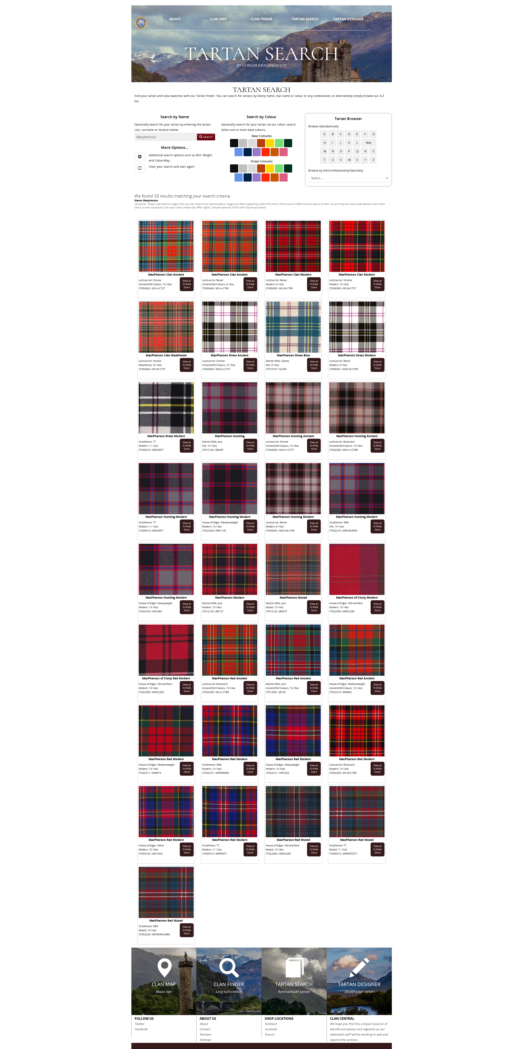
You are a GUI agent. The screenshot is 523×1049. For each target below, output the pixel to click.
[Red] (266, 152)
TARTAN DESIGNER (348, 19)
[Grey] (243, 143)
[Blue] (239, 152)
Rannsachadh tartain (294, 991)
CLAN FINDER (261, 19)
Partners (205, 1034)
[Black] (234, 143)
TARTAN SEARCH (305, 19)
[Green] (279, 143)
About (204, 1024)
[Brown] (261, 143)
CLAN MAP (218, 19)
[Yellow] (270, 143)
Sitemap (205, 1040)
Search (207, 137)
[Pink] (283, 152)
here (269, 207)
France (269, 1034)
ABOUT (174, 19)
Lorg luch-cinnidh (229, 991)
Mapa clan (164, 991)
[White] (252, 143)
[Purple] (257, 152)
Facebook (141, 1029)
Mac (369, 143)
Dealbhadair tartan (359, 991)
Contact (205, 1029)
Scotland (271, 1024)
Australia (271, 1029)
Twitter (139, 1024)
